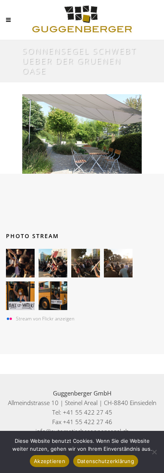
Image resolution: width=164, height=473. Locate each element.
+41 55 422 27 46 (87, 422)
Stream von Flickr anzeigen (45, 318)
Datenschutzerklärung (105, 461)
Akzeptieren (49, 461)
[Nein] (154, 452)
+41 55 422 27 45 (87, 412)
